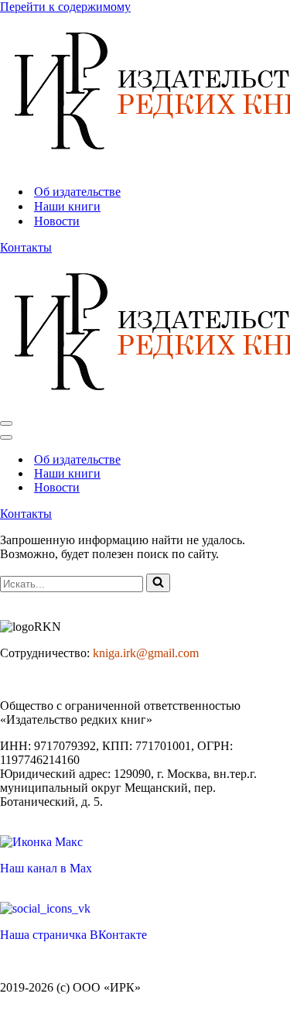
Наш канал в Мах (46, 868)
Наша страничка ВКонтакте (73, 934)
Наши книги (67, 206)
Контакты (26, 247)
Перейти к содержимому (65, 6)
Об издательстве (77, 191)
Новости (57, 221)
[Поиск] (158, 583)
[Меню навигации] (6, 423)
